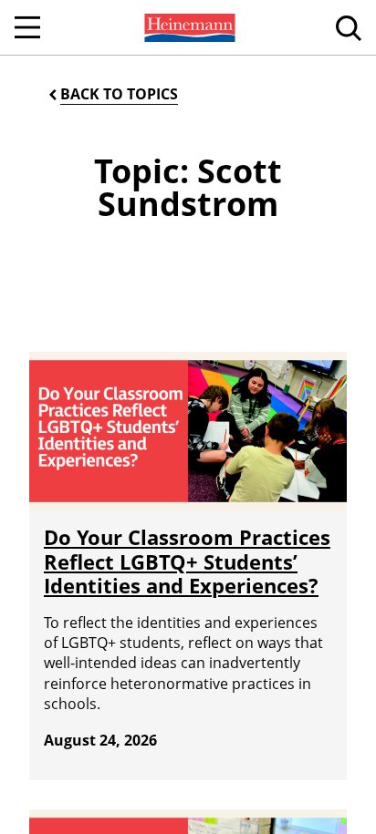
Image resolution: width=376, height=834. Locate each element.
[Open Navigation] (27, 27)
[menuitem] (188, 27)
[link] (188, 27)
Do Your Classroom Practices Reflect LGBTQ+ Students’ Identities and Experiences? (187, 561)
